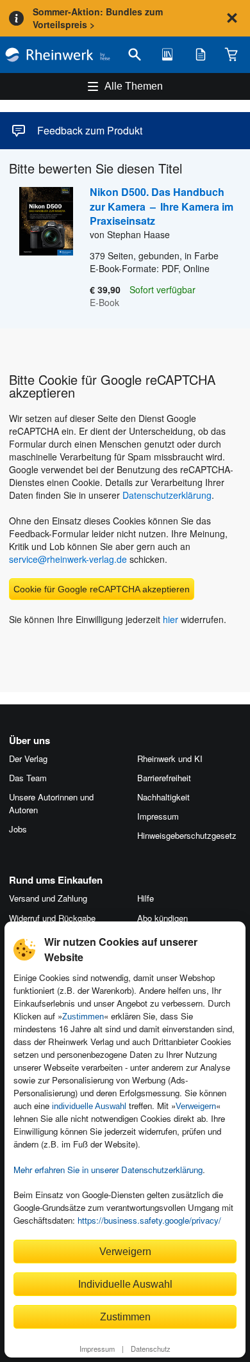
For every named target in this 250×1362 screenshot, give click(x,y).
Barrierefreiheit (164, 778)
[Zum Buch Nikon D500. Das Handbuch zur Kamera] (41, 248)
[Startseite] (57, 54)
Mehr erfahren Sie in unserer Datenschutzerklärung (108, 1169)
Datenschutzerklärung (167, 495)
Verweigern (196, 1106)
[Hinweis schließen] (232, 18)
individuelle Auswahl (89, 1106)
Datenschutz (151, 1348)
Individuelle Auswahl (125, 1284)
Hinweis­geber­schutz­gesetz (187, 835)
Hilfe (145, 898)
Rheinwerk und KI (170, 758)
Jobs (18, 829)
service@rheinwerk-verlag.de (68, 559)
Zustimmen (83, 1016)
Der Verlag (28, 758)
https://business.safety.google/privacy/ (149, 1220)
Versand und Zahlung (48, 898)
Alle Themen (133, 86)
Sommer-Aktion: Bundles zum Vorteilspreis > (98, 18)
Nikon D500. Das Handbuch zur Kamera (161, 206)
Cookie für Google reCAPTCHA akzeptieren (101, 589)
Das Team (28, 778)
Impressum (97, 1348)
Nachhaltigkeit (163, 797)
